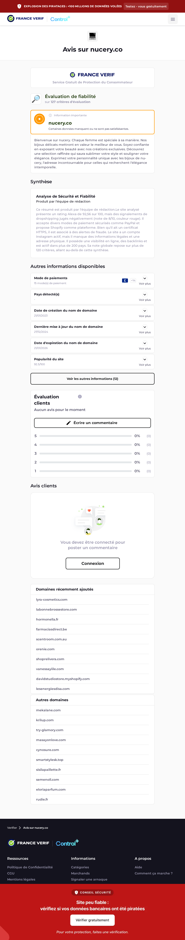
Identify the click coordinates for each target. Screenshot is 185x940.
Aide (138, 867)
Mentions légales (21, 879)
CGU (10, 873)
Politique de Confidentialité (30, 867)
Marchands (80, 873)
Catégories (80, 867)
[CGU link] (80, 396)
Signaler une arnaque (89, 879)
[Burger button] (173, 19)
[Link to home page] (25, 19)
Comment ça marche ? (154, 873)
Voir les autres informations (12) (92, 379)
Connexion (92, 563)
